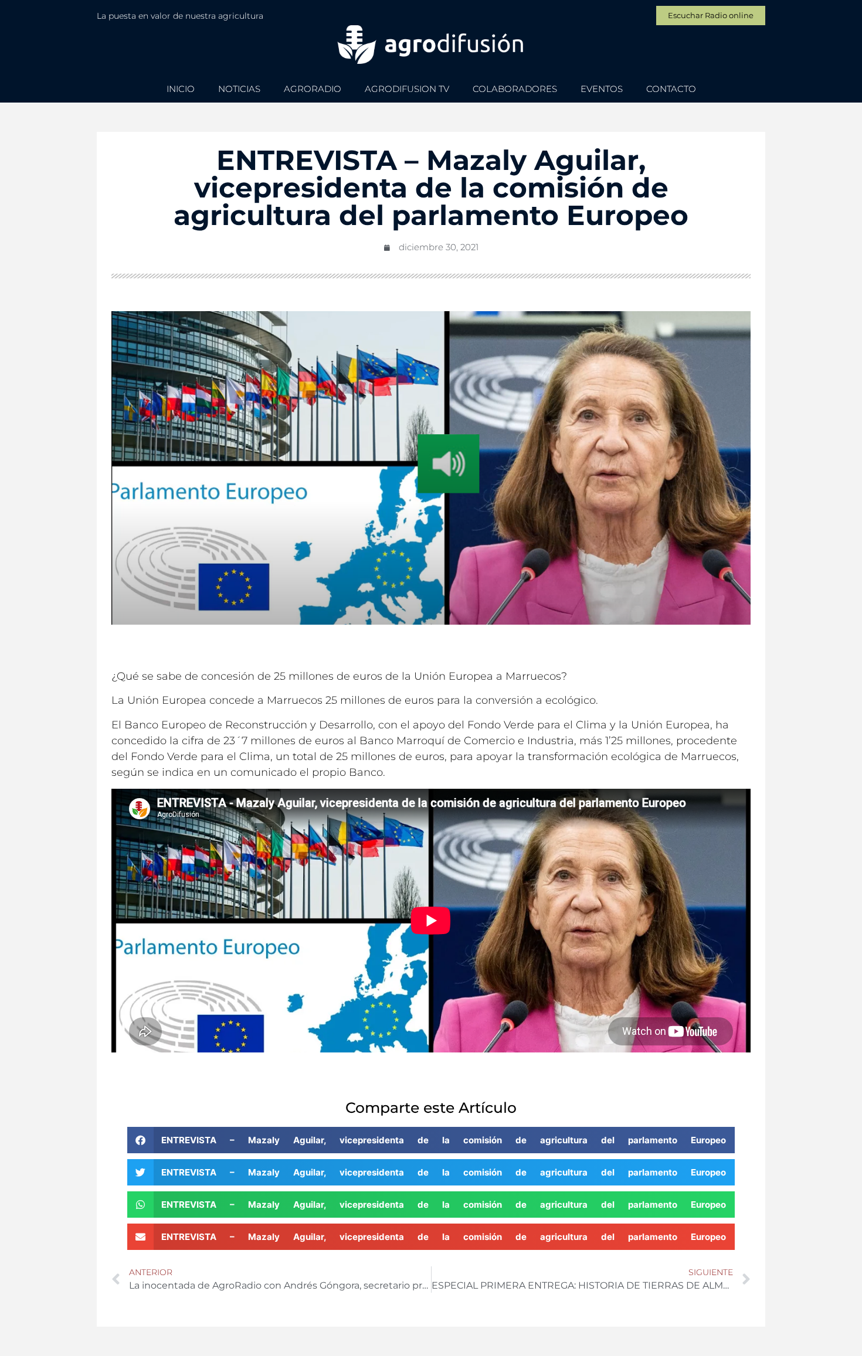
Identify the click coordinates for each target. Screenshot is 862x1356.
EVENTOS (602, 88)
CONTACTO (671, 88)
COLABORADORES (515, 88)
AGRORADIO (312, 88)
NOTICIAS (239, 88)
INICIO (181, 88)
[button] (431, 1140)
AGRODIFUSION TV (407, 88)
